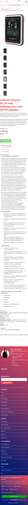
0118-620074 (15, 363)
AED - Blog (3, 460)
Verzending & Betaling (6, 428)
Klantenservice (4, 421)
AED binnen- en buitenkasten (7, 411)
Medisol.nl (3, 450)
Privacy (2, 466)
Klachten (3, 431)
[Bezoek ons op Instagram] (10, 372)
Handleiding (6, 151)
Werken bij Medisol (5, 447)
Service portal (4, 453)
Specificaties (6, 149)
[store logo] (5, 2)
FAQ (2, 473)
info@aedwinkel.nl (16, 365)
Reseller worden (4, 415)
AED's (2, 395)
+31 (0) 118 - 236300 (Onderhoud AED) (19, 360)
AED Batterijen (4, 402)
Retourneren (4, 437)
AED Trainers (4, 405)
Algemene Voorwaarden (6, 470)
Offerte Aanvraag (4, 424)
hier (4, 329)
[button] (14, 502)
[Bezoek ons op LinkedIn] (6, 372)
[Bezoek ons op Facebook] (2, 372)
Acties (2, 392)
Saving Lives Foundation (6, 457)
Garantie (3, 434)
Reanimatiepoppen (5, 408)
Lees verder (24, 483)
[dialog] (14, 490)
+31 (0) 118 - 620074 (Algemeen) (17, 357)
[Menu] (26, 2)
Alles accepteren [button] (14, 496)
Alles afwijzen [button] (14, 499)
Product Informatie (7, 147)
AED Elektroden (4, 398)
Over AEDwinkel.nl (5, 444)
